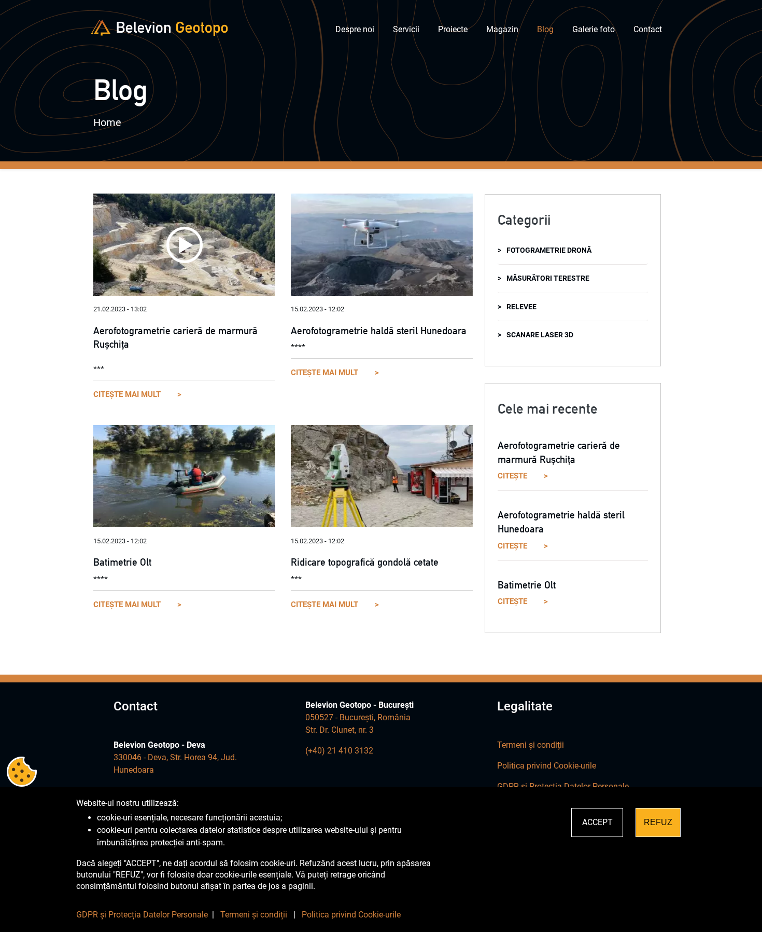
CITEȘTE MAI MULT (127, 394)
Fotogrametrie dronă (548, 250)
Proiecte (453, 29)
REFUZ (658, 822)
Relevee (521, 307)
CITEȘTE (512, 476)
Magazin (502, 29)
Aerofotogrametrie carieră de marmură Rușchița (175, 337)
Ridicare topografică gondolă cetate (365, 562)
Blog (545, 29)
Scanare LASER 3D (539, 335)
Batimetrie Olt (122, 562)
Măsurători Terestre (547, 278)
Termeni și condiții (530, 745)
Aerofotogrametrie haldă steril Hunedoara (379, 330)
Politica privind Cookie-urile (546, 766)
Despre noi (354, 29)
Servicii (406, 29)
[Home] (159, 28)
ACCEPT (597, 822)
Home (107, 122)
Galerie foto (593, 29)
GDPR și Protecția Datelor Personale (563, 786)
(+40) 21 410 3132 (339, 751)
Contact (647, 29)
